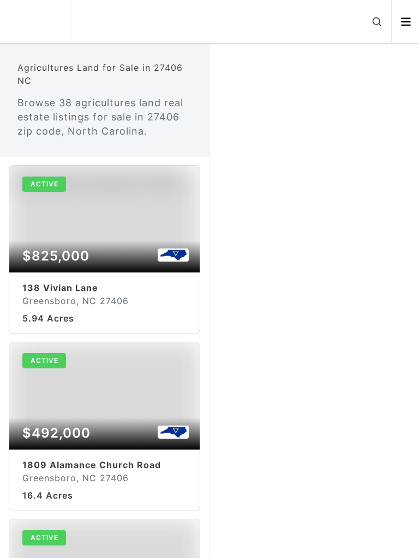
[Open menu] (405, 21)
